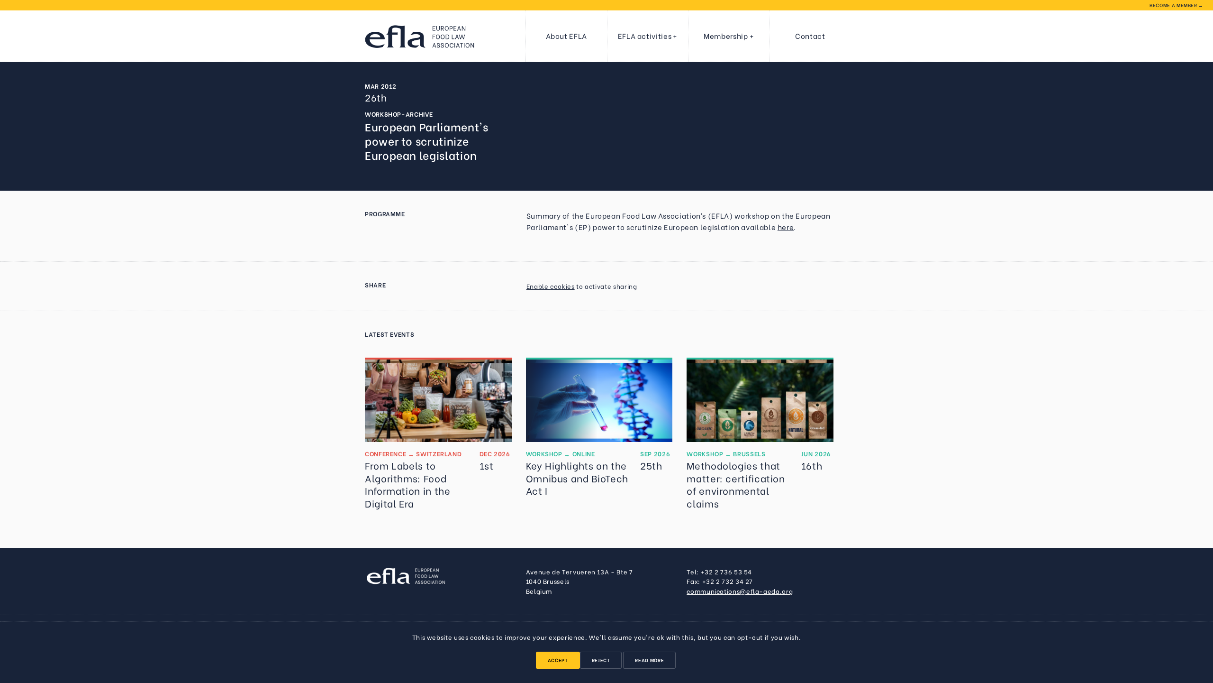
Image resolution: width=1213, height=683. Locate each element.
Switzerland (439, 453)
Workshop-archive (399, 114)
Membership (726, 35)
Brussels (749, 453)
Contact (810, 35)
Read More (649, 660)
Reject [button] (601, 660)
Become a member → (1177, 5)
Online (583, 453)
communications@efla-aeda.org (740, 591)
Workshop (544, 453)
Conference (385, 453)
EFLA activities (645, 35)
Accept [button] (558, 660)
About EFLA (566, 35)
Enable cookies (550, 286)
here (786, 227)
